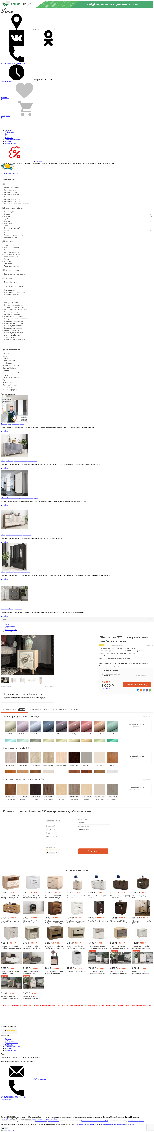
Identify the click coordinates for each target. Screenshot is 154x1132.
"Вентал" (6, 358)
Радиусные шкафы (11, 303)
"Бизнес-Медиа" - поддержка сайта (44, 1119)
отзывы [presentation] (74, 709)
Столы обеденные (11, 257)
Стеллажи (8, 230)
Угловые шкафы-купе (12, 335)
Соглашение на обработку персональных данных (117, 1124)
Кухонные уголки (10, 237)
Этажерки (8, 264)
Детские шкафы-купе (12, 295)
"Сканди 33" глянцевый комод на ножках (16, 535)
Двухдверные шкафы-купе (14, 305)
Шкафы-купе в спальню (13, 328)
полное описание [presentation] (38, 709)
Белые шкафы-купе (11, 330)
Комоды (7, 216)
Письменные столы (11, 248)
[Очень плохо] (47, 850)
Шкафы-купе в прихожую (13, 323)
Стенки (7, 221)
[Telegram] (144, 690)
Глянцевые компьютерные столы (16, 204)
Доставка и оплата (11, 136)
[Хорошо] (56, 850)
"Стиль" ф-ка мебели (11, 378)
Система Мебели (10, 385)
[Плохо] (50, 850)
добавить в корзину (137, 685)
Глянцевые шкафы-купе (13, 314)
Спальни (7, 226)
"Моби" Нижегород (11, 366)
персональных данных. (136, 1121)
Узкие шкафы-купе (11, 337)
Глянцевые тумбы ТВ (12, 199)
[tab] (14, 710)
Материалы (9, 138)
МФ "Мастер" (8, 383)
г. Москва (36, 29)
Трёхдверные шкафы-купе (14, 307)
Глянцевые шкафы (11, 190)
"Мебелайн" (7, 363)
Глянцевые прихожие (12, 197)
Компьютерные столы (12, 252)
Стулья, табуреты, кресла (13, 235)
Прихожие (8, 223)
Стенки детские (10, 290)
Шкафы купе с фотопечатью (15, 340)
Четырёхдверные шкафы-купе (15, 310)
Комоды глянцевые (11, 188)
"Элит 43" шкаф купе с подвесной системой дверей (19, 498)
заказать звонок (6, 81)
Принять (4, 1128)
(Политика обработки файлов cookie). (94, 1121)
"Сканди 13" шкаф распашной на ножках (15, 572)
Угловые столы (9, 245)
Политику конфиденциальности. (47, 1121)
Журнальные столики (12, 254)
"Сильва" (6, 370)
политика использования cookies (86, 1124)
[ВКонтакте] (138, 690)
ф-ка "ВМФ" (7, 387)
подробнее (4, 431)
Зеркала (7, 259)
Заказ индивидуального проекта (12, 424)
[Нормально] (53, 850)
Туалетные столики (11, 266)
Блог (6, 134)
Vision (5, 380)
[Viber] (147, 690)
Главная (8, 130)
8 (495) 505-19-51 (7, 1097)
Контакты (8, 141)
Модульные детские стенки (14, 292)
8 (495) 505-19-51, (7, 63)
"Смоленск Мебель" (11, 373)
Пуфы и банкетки (10, 282)
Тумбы (6, 219)
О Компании (9, 132)
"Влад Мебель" (9, 361)
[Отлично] (59, 850)
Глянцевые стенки (11, 192)
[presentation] (2, 657)
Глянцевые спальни (11, 195)
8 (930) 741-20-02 (20, 63)
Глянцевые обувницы (12, 201)
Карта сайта (5, 1119)
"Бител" (5, 356)
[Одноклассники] (141, 690)
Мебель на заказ (10, 143)
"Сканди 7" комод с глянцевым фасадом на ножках (19, 461)
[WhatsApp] (150, 690)
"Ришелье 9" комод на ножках (11, 609)
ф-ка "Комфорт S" (10, 390)
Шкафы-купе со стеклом (13, 333)
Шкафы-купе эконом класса (14, 316)
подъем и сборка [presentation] (59, 709)
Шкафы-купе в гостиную (13, 326)
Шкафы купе (9, 212)
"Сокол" (6, 375)
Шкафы (7, 214)
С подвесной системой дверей (16, 319)
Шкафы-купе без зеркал (13, 321)
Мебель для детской (12, 228)
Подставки (8, 261)
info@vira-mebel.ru (39, 1079)
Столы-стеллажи (10, 250)
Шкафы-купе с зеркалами (14, 312)
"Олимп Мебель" (9, 368)
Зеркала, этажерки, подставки (15, 274)
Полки (6, 233)
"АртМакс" (7, 353)
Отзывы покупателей (12, 140)
